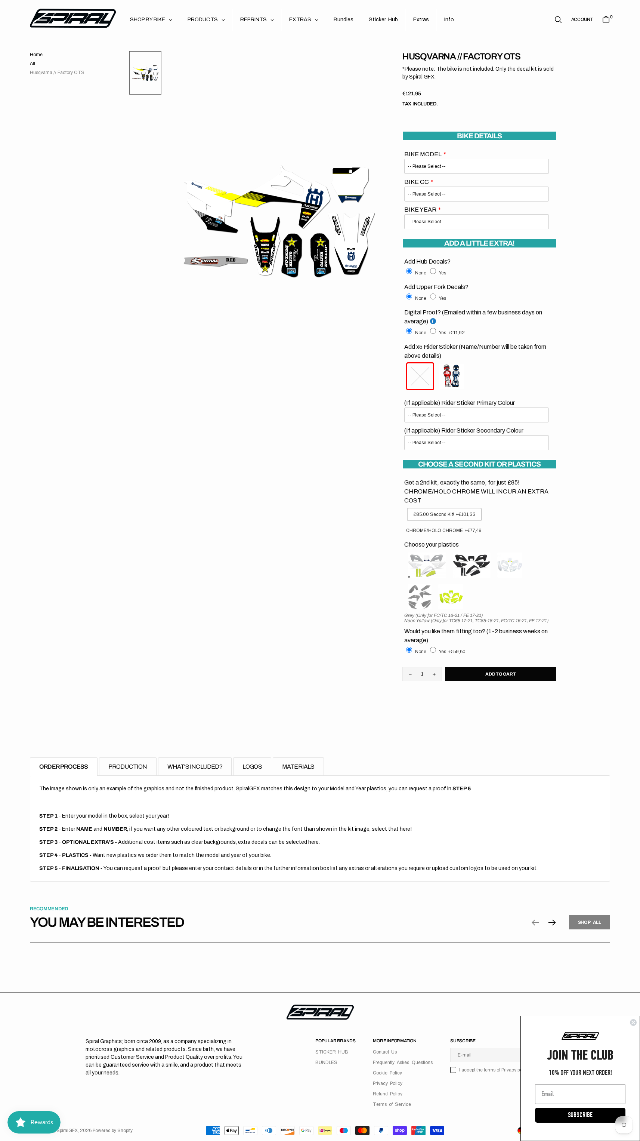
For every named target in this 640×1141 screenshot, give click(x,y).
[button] (582, 19)
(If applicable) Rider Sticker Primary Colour (459, 403)
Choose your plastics (431, 544)
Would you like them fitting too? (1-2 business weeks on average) (476, 635)
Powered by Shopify (113, 1130)
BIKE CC (416, 182)
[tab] (64, 766)
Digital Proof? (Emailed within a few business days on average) (473, 317)
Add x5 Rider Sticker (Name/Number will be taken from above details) (475, 351)
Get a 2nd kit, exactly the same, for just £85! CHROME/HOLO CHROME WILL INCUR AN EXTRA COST (476, 491)
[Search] (558, 19)
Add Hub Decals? (427, 261)
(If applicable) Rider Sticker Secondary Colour (463, 430)
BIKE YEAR (420, 209)
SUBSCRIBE (580, 1115)
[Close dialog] (633, 1022)
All (32, 63)
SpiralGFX (67, 1130)
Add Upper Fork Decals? (436, 287)
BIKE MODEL (423, 154)
